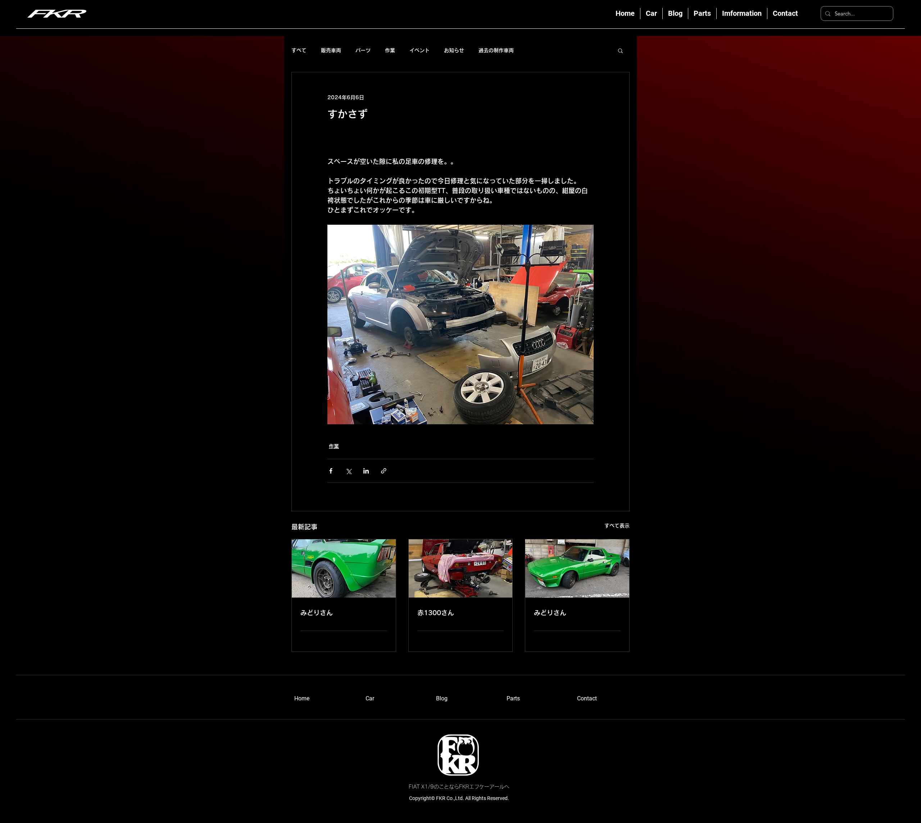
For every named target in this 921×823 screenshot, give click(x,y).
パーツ (363, 50)
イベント (419, 50)
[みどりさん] (344, 568)
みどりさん (316, 612)
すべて (299, 50)
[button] (620, 50)
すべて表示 (617, 525)
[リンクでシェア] (383, 470)
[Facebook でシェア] (330, 470)
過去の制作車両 (496, 50)
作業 (390, 50)
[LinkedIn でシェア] (366, 470)
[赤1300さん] (461, 568)
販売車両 (331, 50)
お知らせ (454, 50)
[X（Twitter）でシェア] (348, 470)
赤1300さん (435, 612)
